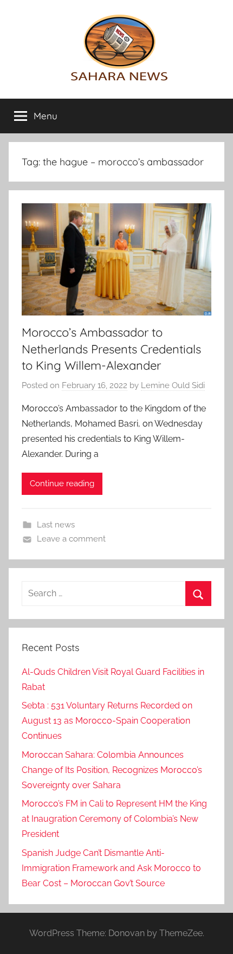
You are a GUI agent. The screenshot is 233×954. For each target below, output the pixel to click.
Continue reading (62, 483)
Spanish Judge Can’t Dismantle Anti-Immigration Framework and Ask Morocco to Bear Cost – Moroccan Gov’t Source (111, 868)
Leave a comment (71, 539)
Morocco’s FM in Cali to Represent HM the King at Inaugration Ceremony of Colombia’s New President (114, 818)
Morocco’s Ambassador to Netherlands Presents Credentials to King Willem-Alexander (111, 349)
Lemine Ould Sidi (173, 385)
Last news (56, 525)
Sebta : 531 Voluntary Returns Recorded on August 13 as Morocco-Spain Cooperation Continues (107, 720)
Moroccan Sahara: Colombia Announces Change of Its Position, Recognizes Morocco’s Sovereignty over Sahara (112, 770)
